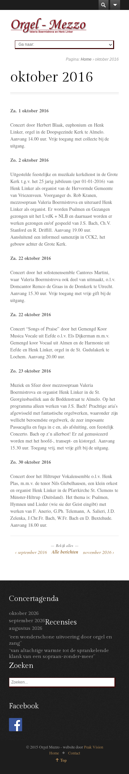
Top (63, 760)
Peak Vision (93, 746)
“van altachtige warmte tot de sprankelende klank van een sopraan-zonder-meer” (59, 653)
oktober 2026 (24, 613)
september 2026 (27, 621)
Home (86, 59)
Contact (74, 752)
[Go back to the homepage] (48, 25)
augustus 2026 (25, 628)
